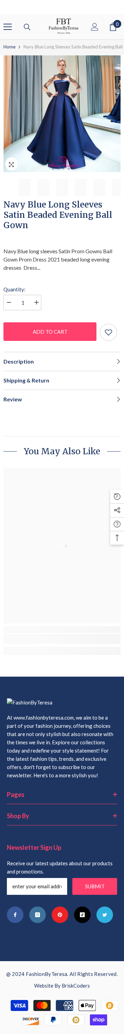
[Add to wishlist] (108, 332)
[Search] (27, 27)
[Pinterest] (60, 915)
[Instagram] (37, 915)
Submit (95, 886)
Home (9, 46)
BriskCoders (76, 985)
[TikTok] (82, 915)
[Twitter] (104, 915)
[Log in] (95, 27)
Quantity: (14, 289)
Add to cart (50, 332)
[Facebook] (15, 915)
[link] (62, 639)
